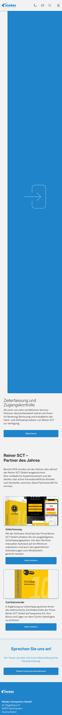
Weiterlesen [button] (31, 433)
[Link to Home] (8, 692)
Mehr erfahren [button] (31, 560)
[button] (35, 5)
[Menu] (57, 5)
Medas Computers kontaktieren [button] (31, 671)
